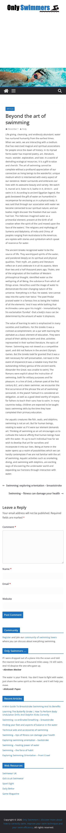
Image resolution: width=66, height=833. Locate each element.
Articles (10, 109)
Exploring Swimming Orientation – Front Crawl (26, 755)
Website (7, 599)
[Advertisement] (33, 43)
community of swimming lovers (41, 637)
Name (7, 569)
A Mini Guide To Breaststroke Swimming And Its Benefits (31, 706)
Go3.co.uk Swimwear (13, 778)
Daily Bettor (8, 788)
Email (6, 584)
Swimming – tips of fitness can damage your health (28, 735)
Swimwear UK (9, 773)
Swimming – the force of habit (17, 750)
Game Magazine (10, 793)
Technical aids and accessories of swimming (25, 729)
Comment (9, 527)
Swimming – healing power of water (20, 745)
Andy (24, 129)
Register (6, 637)
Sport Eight (8, 783)
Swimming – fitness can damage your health (34, 493)
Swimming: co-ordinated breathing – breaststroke (28, 719)
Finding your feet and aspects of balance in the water (29, 724)
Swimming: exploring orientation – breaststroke (34, 485)
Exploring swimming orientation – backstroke (25, 740)
